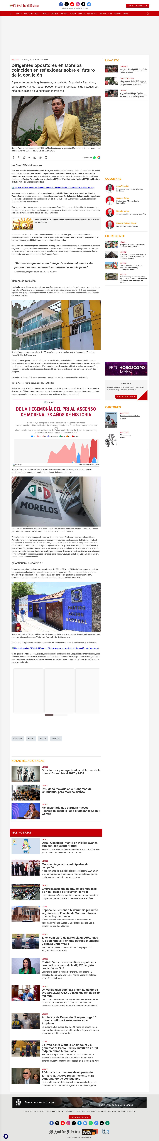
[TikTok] (83, 4)
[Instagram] (78, 4)
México (19, 14)
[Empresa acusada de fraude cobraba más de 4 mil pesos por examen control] (26, 893)
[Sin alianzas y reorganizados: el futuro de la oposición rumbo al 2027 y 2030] (26, 774)
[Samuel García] (110, 200)
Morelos (43, 739)
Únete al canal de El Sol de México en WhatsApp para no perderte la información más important (56, 648)
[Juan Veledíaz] (110, 188)
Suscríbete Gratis (126, 397)
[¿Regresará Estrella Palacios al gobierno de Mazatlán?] (111, 244)
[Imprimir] (46, 157)
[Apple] (102, 1123)
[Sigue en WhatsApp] (94, 157)
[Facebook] (61, 4)
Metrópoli (28, 14)
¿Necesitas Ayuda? (80, 1117)
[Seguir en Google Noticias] (99, 157)
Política (31, 739)
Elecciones (18, 739)
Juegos (125, 14)
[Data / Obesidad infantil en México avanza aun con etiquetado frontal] (26, 847)
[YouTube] (72, 4)
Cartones (64, 14)
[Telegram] (29, 157)
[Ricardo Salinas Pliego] (110, 224)
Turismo (116, 14)
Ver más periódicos (137, 6)
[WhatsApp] (24, 157)
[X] (66, 4)
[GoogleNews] (96, 1123)
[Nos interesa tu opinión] (79, 1102)
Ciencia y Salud (105, 14)
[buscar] (148, 13)
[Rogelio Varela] (110, 212)
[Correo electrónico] (35, 157)
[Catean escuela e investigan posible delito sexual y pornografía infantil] (111, 266)
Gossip (73, 14)
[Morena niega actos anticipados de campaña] (26, 871)
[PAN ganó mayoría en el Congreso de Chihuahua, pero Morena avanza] (26, 792)
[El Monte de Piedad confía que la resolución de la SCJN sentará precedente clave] (111, 255)
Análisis (54, 14)
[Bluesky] (89, 4)
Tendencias (92, 14)
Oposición (56, 739)
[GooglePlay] (107, 1123)
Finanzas (45, 14)
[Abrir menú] (11, 13)
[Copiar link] (40, 157)
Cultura (81, 14)
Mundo (37, 14)
